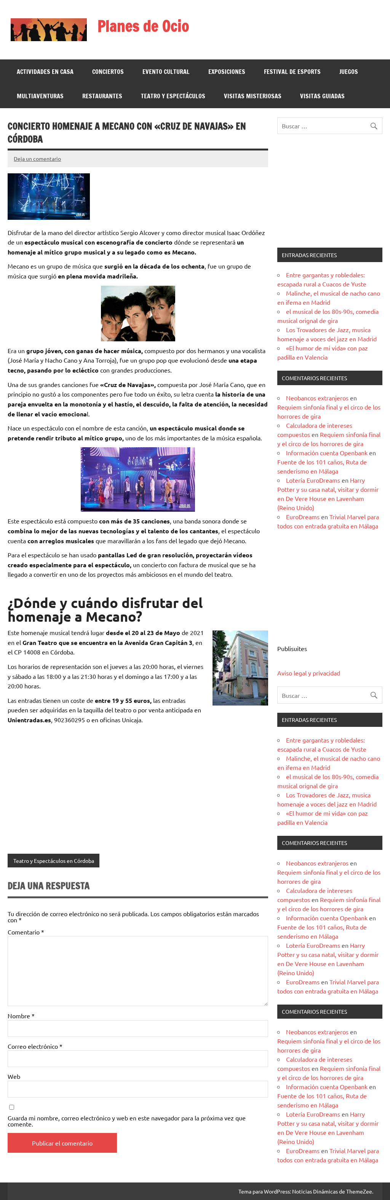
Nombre (21, 1016)
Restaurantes (102, 96)
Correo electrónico (35, 1046)
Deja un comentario (37, 158)
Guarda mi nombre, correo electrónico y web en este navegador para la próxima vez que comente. (127, 1121)
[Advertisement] (329, 190)
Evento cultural (166, 71)
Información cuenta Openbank (327, 452)
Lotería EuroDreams (313, 480)
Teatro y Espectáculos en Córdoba (53, 860)
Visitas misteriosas (252, 96)
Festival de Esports (292, 71)
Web (14, 1076)
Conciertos (108, 71)
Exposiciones (226, 71)
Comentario (26, 932)
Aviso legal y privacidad (308, 673)
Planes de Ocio (143, 26)
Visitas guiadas (322, 96)
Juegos (348, 71)
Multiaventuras (40, 96)
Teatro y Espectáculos (173, 96)
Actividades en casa (45, 71)
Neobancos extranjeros (317, 398)
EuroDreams (303, 516)
